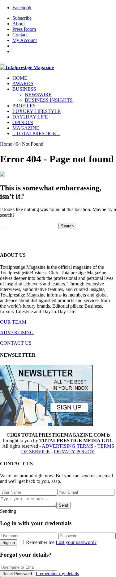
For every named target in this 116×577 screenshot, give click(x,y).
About (18, 23)
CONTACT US (16, 343)
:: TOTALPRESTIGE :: (36, 133)
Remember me (40, 542)
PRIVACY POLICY (74, 451)
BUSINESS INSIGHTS (49, 100)
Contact (20, 34)
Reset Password (17, 573)
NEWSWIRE (38, 94)
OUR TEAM (13, 322)
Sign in (8, 542)
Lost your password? (76, 542)
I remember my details (57, 573)
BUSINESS (24, 89)
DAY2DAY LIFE (30, 116)
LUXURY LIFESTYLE (36, 111)
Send (63, 505)
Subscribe (22, 18)
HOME (19, 78)
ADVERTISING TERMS (67, 446)
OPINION (22, 122)
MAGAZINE (25, 128)
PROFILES (24, 105)
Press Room (24, 29)
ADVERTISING (17, 332)
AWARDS (22, 83)
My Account (24, 40)
